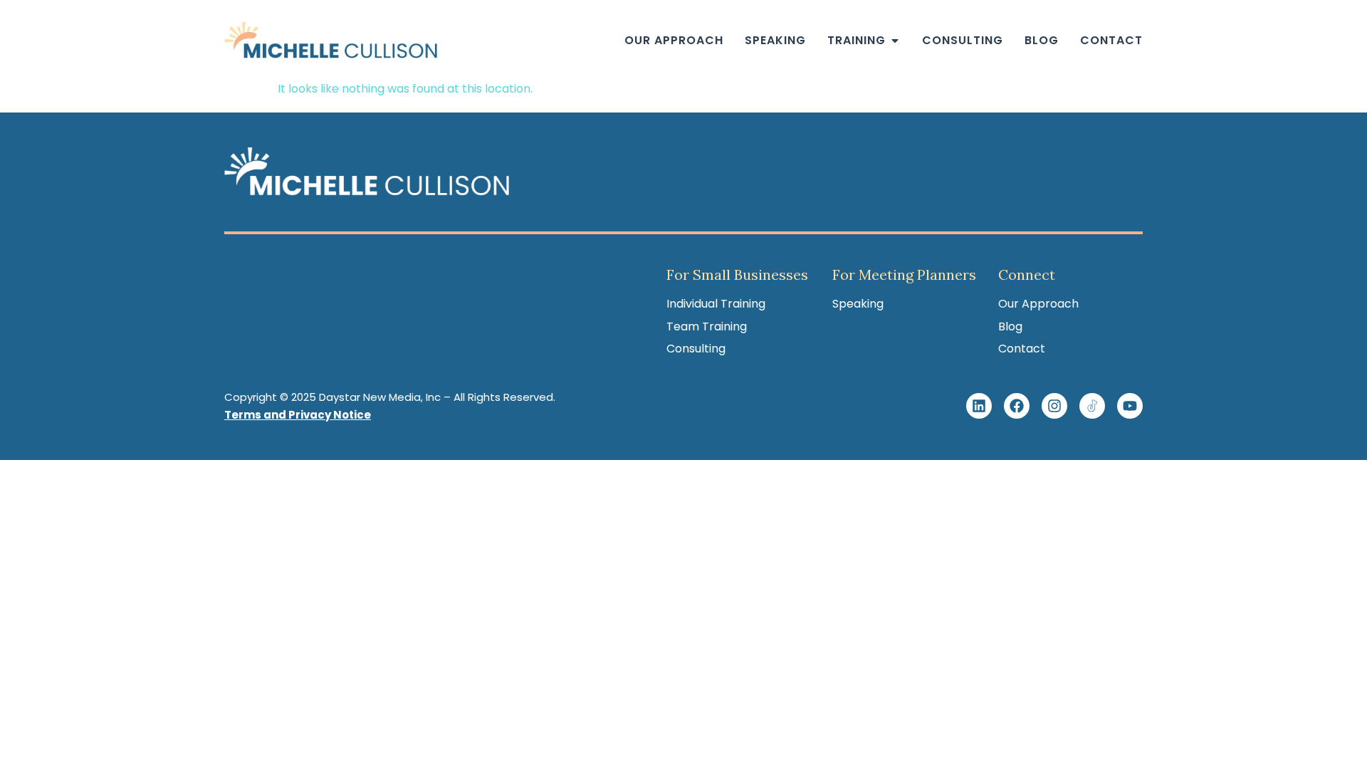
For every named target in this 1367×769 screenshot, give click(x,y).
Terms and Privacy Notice (297, 414)
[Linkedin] (979, 406)
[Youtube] (1130, 406)
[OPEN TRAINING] (895, 40)
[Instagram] (1054, 406)
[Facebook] (1017, 406)
